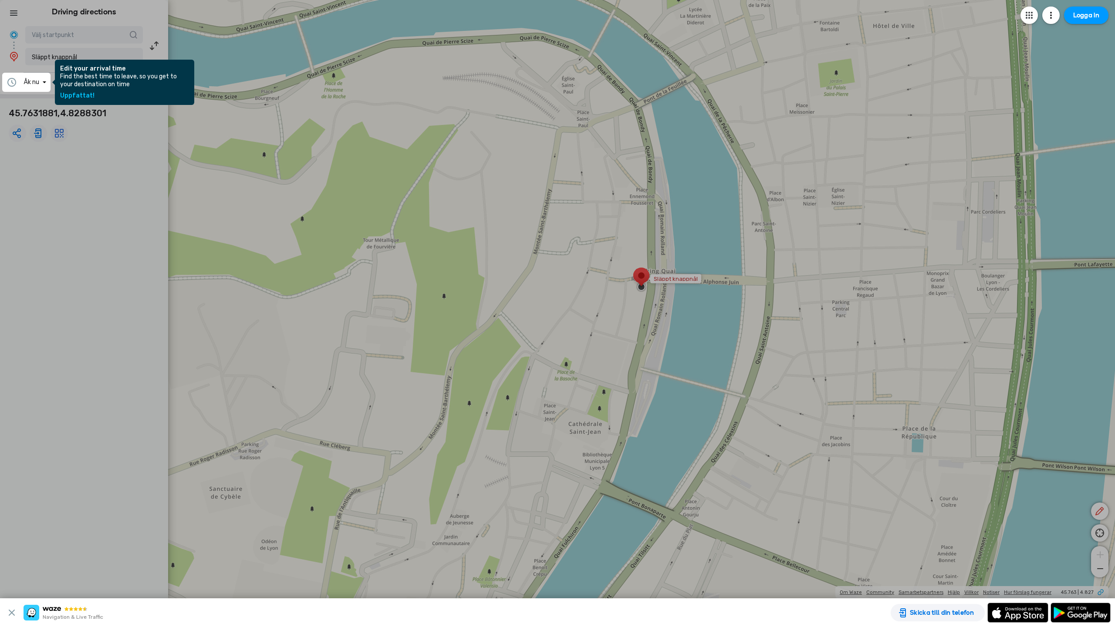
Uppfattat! (77, 95)
